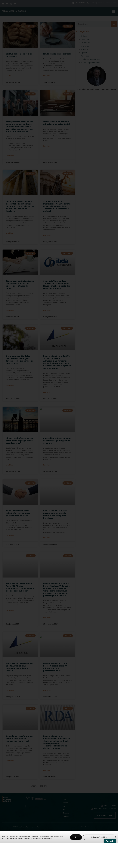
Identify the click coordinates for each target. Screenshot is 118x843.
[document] (59, 421)
